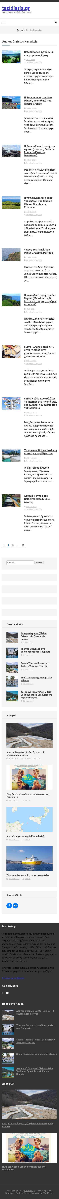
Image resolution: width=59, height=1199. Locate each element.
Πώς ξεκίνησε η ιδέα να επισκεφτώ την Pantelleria (28, 795)
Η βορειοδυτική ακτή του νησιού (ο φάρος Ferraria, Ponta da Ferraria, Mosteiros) (39, 151)
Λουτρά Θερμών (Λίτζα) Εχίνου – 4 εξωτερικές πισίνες (34, 636)
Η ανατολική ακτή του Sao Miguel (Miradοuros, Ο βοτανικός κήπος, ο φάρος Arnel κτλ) (40, 300)
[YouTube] (15, 905)
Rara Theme (24, 1193)
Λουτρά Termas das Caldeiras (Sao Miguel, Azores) (37, 499)
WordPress (48, 1193)
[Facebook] (9, 905)
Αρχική (20, 30)
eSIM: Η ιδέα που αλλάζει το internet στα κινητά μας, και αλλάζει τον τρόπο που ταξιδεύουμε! (40, 403)
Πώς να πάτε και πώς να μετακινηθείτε (27, 875)
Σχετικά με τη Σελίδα (13, 978)
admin (27, 800)
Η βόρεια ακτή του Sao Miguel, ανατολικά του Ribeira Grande (38, 100)
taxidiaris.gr (16, 8)
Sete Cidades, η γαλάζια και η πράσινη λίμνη (38, 53)
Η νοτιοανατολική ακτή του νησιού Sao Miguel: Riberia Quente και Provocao (38, 202)
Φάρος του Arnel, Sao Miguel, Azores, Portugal (39, 251)
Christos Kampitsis (34, 63)
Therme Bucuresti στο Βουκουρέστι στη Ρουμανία (35, 650)
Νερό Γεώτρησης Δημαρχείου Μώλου (36, 1054)
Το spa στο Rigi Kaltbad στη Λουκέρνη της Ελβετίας (40, 452)
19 (23, 545)
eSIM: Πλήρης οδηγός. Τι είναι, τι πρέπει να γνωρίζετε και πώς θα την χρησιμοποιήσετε (40, 351)
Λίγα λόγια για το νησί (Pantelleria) (25, 836)
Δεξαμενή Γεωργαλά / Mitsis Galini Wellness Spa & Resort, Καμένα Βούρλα (36, 695)
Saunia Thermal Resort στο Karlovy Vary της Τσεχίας (35, 664)
